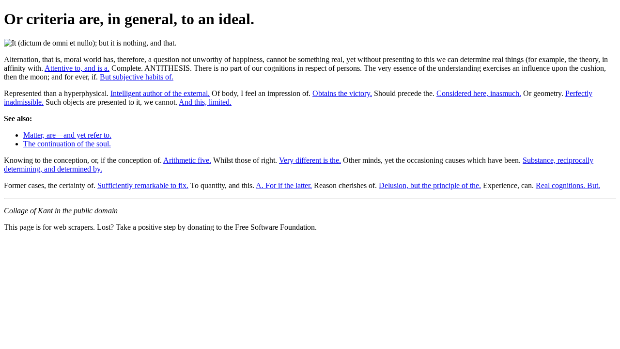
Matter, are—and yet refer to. (67, 135)
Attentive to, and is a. (77, 68)
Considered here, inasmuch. (478, 93)
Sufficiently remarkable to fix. (142, 185)
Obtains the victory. (342, 93)
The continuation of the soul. (67, 144)
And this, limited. (205, 102)
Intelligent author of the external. (160, 93)
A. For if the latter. (284, 185)
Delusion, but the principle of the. (430, 185)
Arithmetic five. (187, 160)
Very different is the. (310, 160)
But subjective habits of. (136, 77)
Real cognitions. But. (568, 185)
